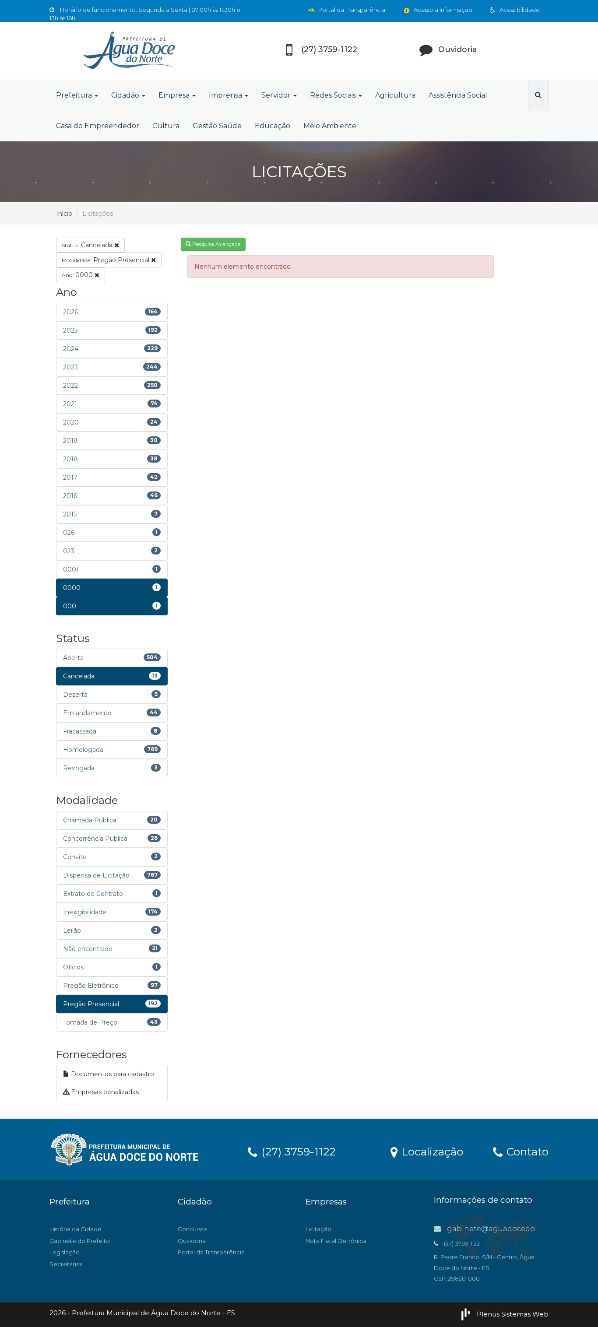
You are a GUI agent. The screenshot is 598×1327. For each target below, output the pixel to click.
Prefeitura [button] (75, 95)
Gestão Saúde (217, 126)
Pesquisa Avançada (216, 244)
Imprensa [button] (226, 95)
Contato (526, 1151)
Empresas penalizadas (104, 1092)
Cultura (165, 126)
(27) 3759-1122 (296, 1151)
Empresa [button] (174, 95)
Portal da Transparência (351, 9)
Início (64, 214)
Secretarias (65, 1263)
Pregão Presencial (106, 260)
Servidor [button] (276, 95)
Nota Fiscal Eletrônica (336, 1240)
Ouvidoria (192, 1240)
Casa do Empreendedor (97, 126)
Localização (430, 1151)
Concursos (192, 1228)
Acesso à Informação (442, 9)
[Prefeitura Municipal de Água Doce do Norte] (128, 50)
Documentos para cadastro (111, 1074)
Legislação (64, 1252)
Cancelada (88, 245)
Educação (272, 126)
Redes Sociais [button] (334, 95)
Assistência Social (458, 95)
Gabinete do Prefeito (79, 1240)
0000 (78, 275)
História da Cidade (75, 1228)
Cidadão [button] (126, 95)
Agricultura (395, 95)
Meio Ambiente (329, 126)
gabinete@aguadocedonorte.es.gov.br (517, 1229)
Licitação (318, 1228)
